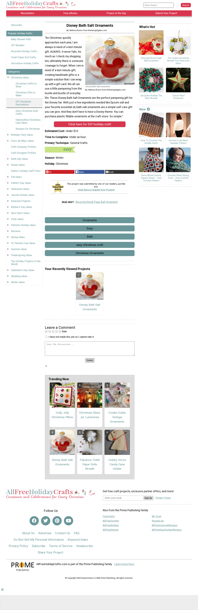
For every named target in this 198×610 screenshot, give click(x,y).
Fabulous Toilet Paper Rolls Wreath (90, 464)
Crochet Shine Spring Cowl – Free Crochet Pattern (178, 178)
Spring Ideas (18, 237)
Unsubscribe (84, 546)
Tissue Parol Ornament (178, 97)
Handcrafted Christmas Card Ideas (28, 121)
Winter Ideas (18, 282)
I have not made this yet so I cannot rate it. (71, 336)
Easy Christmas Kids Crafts (27, 112)
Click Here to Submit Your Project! (96, 190)
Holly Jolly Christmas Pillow (62, 415)
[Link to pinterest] (57, 520)
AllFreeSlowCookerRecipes (167, 529)
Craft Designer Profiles (23, 152)
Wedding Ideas (19, 276)
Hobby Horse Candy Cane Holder (117, 464)
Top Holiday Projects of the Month (26, 263)
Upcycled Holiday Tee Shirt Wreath (151, 97)
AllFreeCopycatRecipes (164, 525)
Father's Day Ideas (21, 183)
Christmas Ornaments (90, 253)
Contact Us (62, 533)
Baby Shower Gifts (21, 39)
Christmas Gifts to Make (25, 94)
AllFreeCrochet (111, 520)
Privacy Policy (18, 546)
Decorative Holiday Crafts (25, 63)
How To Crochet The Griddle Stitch (151, 141)
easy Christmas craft (89, 245)
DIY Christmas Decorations (23, 103)
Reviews (15, 231)
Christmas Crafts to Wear (26, 85)
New (142, 109)
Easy (90, 228)
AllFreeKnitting (111, 525)
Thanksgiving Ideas (21, 255)
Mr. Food (156, 516)
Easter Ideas (18, 164)
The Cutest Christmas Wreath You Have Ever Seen (178, 61)
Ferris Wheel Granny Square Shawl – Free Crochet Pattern (151, 178)
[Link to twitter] (45, 520)
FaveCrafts (109, 516)
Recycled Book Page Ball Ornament (96, 202)
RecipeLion (158, 520)
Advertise (44, 533)
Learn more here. (124, 564)
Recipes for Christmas (28, 128)
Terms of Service (61, 546)
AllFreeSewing (110, 529)
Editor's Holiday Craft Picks (26, 170)
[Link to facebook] (34, 520)
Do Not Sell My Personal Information (39, 539)
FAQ (76, 533)
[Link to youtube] (68, 520)
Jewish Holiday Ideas (22, 195)
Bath (90, 236)
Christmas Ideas (20, 77)
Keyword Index (78, 539)
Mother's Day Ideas (21, 207)
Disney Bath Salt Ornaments (89, 307)
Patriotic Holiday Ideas (23, 225)
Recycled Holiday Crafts (24, 51)
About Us (28, 533)
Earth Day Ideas (19, 158)
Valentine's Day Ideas (22, 270)
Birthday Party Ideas (22, 134)
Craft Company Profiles (23, 146)
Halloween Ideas (20, 189)
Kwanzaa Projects (20, 201)
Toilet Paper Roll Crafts (23, 57)
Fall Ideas (16, 176)
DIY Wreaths (17, 45)
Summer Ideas (19, 249)
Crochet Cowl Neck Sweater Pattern (178, 141)
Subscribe (16, 25)
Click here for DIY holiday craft (89, 124)
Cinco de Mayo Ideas (22, 140)
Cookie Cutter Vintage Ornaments (117, 417)
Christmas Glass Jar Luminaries (89, 415)
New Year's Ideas (20, 213)
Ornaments (90, 220)
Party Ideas (17, 219)
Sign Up (148, 498)
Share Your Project (50, 552)
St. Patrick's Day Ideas (23, 243)
